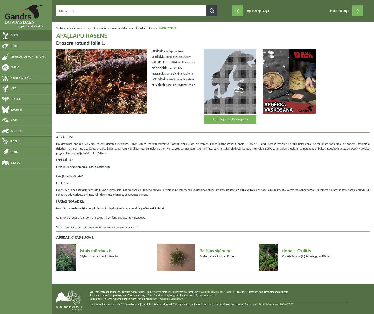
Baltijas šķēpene (216, 251)
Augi (14, 35)
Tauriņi (16, 109)
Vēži (14, 88)
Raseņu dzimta (167, 28)
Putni (15, 152)
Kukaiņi (16, 99)
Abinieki (17, 131)
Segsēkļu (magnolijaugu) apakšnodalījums (107, 28)
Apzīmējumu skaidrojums (230, 119)
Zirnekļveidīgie (22, 78)
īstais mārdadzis (96, 251)
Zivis (14, 120)
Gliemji (16, 67)
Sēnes (15, 46)
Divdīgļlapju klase (145, 28)
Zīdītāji (16, 162)
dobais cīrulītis (296, 251)
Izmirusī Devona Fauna (28, 56)
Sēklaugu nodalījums (68, 28)
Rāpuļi (16, 141)
